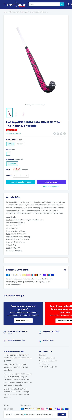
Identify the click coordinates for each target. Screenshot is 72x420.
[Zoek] (62, 4)
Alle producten (14, 12)
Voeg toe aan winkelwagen (20, 182)
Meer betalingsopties (51, 186)
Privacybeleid (44, 364)
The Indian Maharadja (13, 134)
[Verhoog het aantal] (27, 175)
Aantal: (9, 175)
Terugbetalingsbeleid (47, 358)
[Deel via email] (64, 133)
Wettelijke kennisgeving (48, 367)
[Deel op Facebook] (54, 133)
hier (25, 414)
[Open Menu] (4, 4)
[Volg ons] (5, 409)
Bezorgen (42, 355)
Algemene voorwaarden (48, 361)
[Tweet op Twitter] (61, 133)
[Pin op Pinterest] (58, 133)
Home (5, 12)
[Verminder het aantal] (15, 175)
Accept (61, 414)
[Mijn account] (68, 4)
